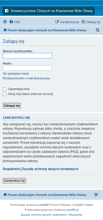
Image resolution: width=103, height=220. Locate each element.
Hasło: (7, 63)
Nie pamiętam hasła (16, 73)
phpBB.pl (73, 209)
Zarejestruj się (14, 181)
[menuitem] (14, 22)
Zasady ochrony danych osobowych (50, 169)
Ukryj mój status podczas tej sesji (30, 93)
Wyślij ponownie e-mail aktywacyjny (26, 78)
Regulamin (11, 169)
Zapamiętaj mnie (18, 89)
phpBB (43, 204)
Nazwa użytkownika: (18, 51)
